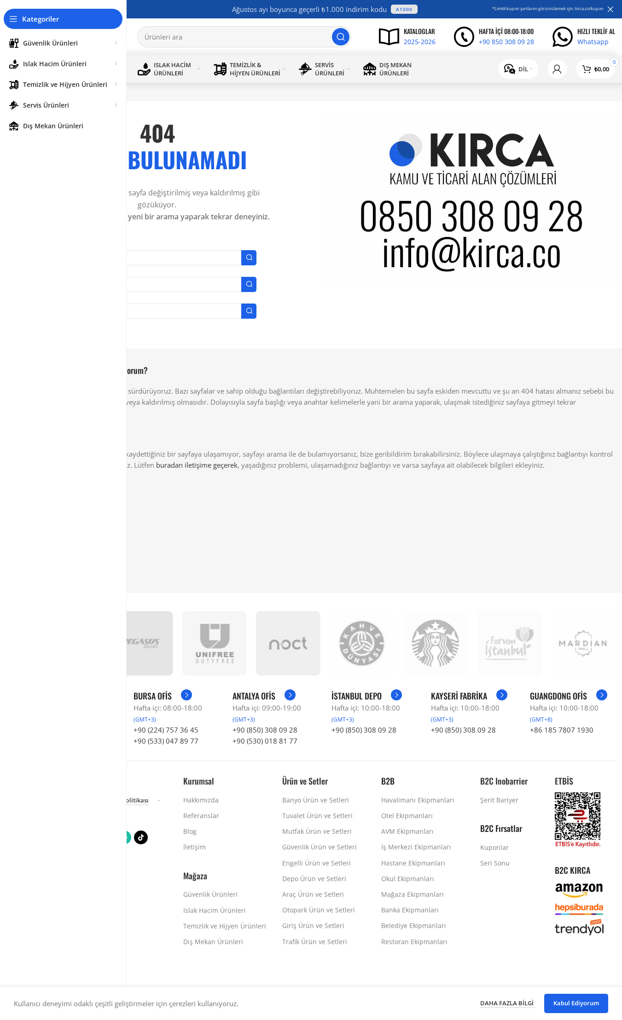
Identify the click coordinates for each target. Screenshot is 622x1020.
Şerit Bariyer (499, 800)
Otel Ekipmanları (407, 815)
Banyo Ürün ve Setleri (315, 800)
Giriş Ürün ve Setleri (313, 925)
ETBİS (564, 781)
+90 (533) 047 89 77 (166, 740)
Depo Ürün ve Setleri (314, 878)
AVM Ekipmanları (407, 831)
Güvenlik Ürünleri (210, 894)
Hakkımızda (201, 800)
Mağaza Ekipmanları (412, 894)
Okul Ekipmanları (407, 878)
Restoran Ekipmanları (414, 941)
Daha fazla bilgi (507, 1003)
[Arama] (340, 37)
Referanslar (201, 815)
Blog (190, 831)
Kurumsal (198, 781)
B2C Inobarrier (504, 781)
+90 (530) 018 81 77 (265, 740)
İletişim (194, 846)
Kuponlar (494, 847)
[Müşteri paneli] (557, 69)
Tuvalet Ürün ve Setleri (317, 815)
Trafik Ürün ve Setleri (314, 941)
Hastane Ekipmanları (413, 863)
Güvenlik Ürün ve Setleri (319, 846)
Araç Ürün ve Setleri (313, 894)
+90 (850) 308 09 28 (265, 729)
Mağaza (195, 876)
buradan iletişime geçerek (197, 465)
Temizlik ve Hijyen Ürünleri (224, 926)
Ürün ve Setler (305, 781)
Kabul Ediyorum (576, 1003)
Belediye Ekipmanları (413, 925)
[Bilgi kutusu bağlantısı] (407, 37)
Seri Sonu (495, 863)
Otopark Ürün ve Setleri (318, 909)
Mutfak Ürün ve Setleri (317, 831)
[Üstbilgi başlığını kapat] (610, 9)
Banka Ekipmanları (410, 909)
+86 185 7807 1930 (561, 729)
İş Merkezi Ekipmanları (416, 846)
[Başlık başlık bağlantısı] (325, 9)
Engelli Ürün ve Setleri (316, 863)
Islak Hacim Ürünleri (214, 910)
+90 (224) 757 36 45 (166, 729)
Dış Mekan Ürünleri (213, 941)
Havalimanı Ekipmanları (417, 800)
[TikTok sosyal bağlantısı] (141, 837)
